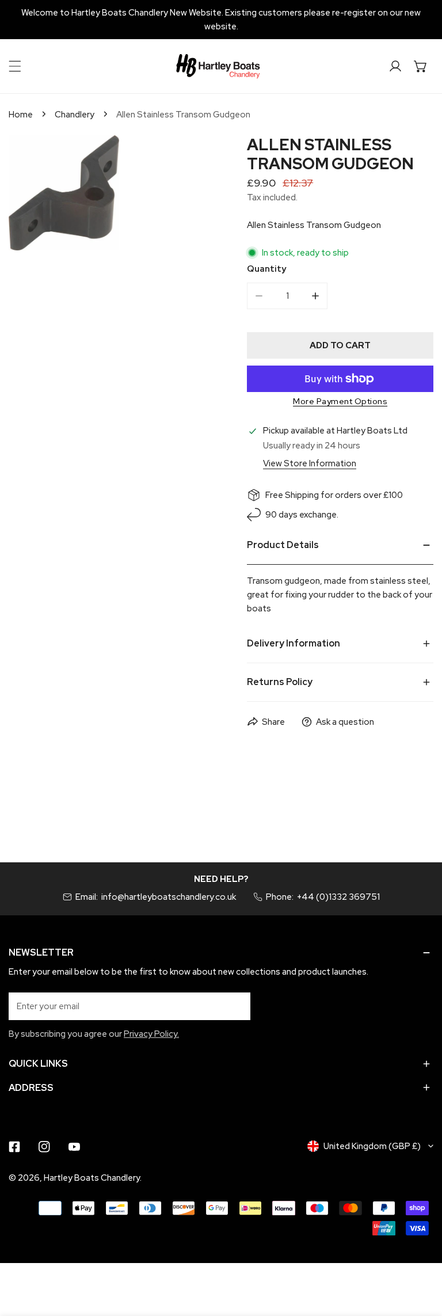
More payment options (340, 401)
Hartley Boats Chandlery (92, 1178)
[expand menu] (15, 66)
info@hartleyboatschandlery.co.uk (168, 897)
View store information (309, 464)
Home (21, 114)
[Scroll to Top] (421, 1254)
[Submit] (235, 1005)
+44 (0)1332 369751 (338, 897)
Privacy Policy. (151, 1034)
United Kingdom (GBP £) (372, 1146)
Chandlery (74, 114)
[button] (420, 66)
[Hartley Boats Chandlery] (218, 66)
